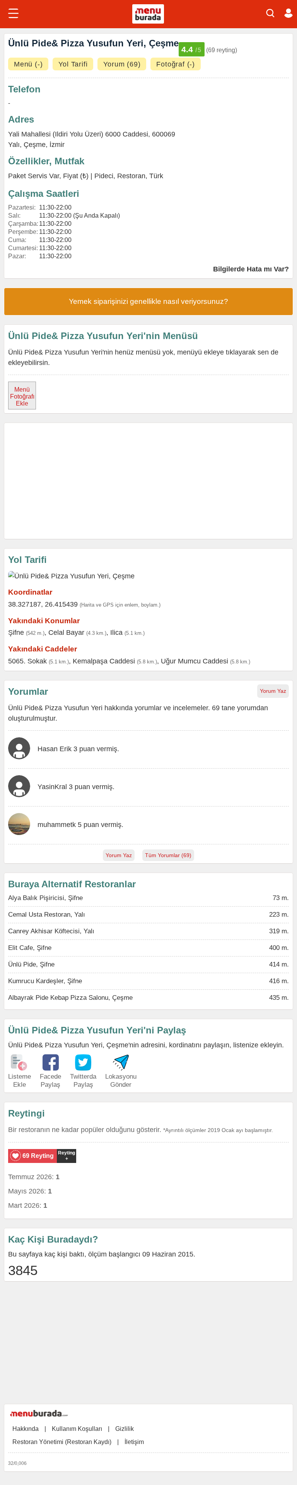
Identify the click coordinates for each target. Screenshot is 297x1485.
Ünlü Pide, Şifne (31, 964)
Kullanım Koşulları (77, 1428)
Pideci (103, 176)
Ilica (116, 632)
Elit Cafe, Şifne (29, 947)
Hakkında (25, 1428)
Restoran (131, 176)
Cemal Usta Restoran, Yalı (46, 914)
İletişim (134, 1442)
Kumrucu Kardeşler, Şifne (45, 981)
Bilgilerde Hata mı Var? (251, 269)
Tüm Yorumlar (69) (168, 855)
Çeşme (35, 144)
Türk (156, 176)
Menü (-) (28, 64)
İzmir (57, 144)
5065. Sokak (27, 661)
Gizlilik (124, 1428)
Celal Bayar (66, 632)
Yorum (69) (121, 64)
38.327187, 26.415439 (43, 604)
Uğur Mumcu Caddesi (194, 661)
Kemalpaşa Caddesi (104, 661)
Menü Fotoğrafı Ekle (22, 396)
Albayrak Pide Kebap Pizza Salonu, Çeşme (70, 997)
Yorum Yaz (273, 691)
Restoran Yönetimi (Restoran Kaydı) (61, 1442)
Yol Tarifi (72, 64)
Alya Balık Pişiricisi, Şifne (45, 898)
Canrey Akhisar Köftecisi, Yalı (51, 931)
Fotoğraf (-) (175, 64)
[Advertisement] (148, 481)
